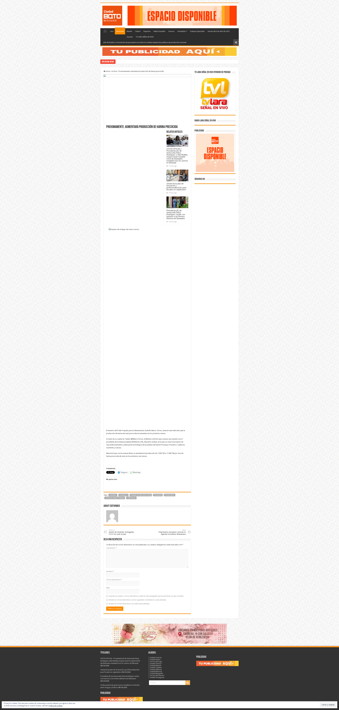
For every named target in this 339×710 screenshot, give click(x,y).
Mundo (129, 31)
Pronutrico (169, 495)
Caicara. (113, 495)
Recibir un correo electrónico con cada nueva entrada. (129, 604)
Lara (111, 31)
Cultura (137, 31)
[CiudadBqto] (112, 15)
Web (108, 588)
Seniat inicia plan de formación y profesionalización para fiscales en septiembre (176, 186)
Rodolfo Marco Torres (115, 498)
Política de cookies (55, 706)
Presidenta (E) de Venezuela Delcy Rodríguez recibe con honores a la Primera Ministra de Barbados (175, 214)
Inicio (105, 31)
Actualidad (181, 31)
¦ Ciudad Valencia (155, 669)
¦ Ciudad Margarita (155, 673)
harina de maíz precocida (141, 495)
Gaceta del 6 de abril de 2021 (219, 31)
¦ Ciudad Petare (154, 660)
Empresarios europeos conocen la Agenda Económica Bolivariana (172, 532)
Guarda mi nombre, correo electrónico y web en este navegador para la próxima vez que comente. (146, 596)
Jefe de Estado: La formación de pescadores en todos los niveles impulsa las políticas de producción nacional (144, 42)
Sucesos (171, 31)
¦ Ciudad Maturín (154, 665)
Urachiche (132, 498)
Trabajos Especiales (197, 31)
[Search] (187, 682)
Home (107, 71)
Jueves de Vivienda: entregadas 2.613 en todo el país (121, 532)
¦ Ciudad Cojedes (155, 667)
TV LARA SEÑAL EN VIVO (145, 37)
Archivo (114, 71)
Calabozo (124, 495)
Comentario (111, 548)
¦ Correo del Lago (155, 661)
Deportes (147, 31)
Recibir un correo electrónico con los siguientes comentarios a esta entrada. (137, 600)
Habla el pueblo (159, 31)
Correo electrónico (114, 580)
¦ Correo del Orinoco (156, 675)
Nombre (110, 571)
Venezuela (120, 31)
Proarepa (158, 495)
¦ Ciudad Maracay (155, 671)
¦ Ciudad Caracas (155, 658)
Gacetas (130, 37)
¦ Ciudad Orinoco (155, 663)
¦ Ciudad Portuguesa (156, 677)
